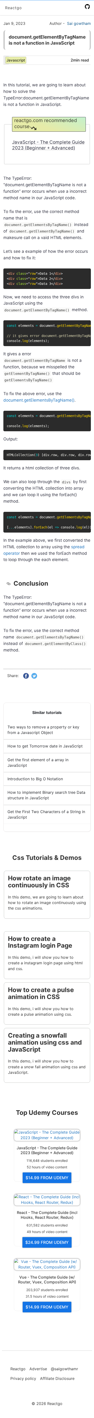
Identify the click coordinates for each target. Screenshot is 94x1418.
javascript (16, 60)
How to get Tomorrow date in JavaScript (45, 746)
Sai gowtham (79, 23)
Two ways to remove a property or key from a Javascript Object (43, 730)
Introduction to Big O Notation (35, 778)
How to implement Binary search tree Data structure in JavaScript (46, 795)
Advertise (38, 1368)
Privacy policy (23, 1378)
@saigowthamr (64, 1368)
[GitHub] (88, 6)
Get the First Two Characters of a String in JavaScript (46, 814)
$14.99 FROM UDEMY (47, 1177)
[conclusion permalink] (10, 583)
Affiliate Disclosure (57, 1378)
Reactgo (13, 7)
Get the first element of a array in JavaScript (37, 762)
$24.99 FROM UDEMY (47, 1242)
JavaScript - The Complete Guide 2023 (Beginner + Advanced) (48, 145)
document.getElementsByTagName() (38, 400)
